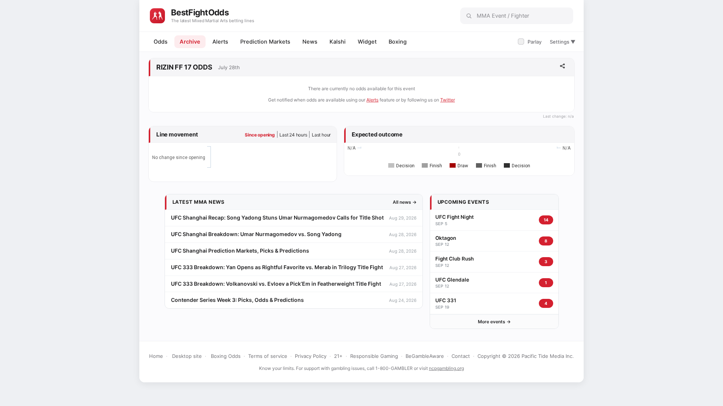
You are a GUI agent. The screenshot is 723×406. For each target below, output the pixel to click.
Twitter (447, 100)
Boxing (398, 41)
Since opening (260, 135)
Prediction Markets (265, 41)
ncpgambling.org (446, 368)
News (309, 41)
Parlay (530, 42)
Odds (161, 41)
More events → (494, 321)
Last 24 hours (293, 135)
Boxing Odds (226, 356)
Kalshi (337, 41)
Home (156, 356)
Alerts (220, 41)
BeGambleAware (425, 356)
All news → (404, 202)
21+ (338, 356)
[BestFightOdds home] (157, 15)
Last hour (321, 135)
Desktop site (187, 356)
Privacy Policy (310, 356)
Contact (460, 356)
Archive (190, 41)
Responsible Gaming (374, 356)
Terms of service (267, 356)
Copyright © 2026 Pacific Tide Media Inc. (525, 356)
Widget (367, 41)
